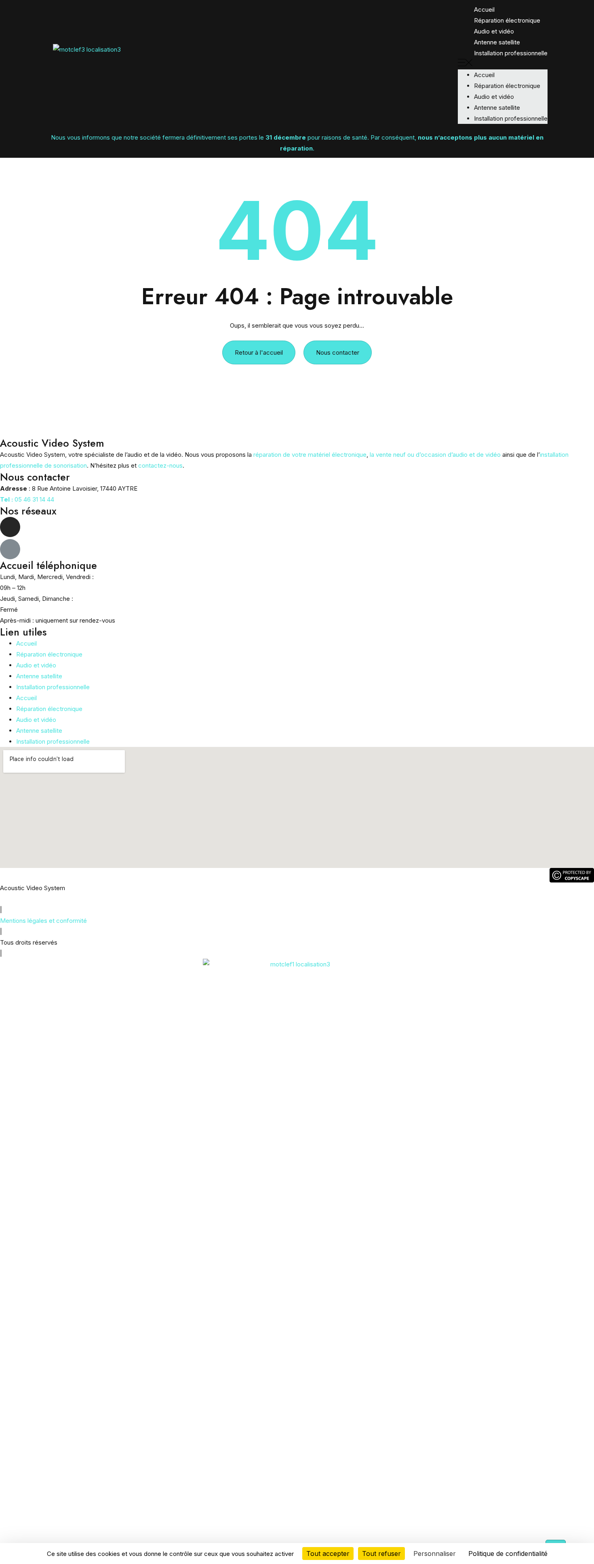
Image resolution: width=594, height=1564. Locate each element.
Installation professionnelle (511, 53)
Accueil (26, 643)
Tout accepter (328, 1553)
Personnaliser (434, 1553)
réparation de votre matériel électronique (310, 454)
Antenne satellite (497, 42)
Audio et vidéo (494, 31)
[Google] (10, 549)
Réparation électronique (507, 20)
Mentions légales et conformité (43, 920)
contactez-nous (160, 465)
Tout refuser (381, 1553)
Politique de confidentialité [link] (508, 1553)
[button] (503, 64)
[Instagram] (10, 527)
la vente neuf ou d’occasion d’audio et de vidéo (435, 454)
